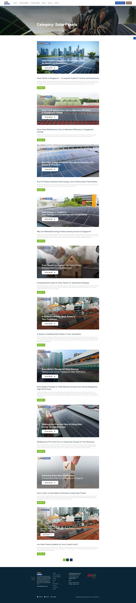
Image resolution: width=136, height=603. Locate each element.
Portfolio (54, 580)
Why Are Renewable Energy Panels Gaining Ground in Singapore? (64, 231)
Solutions (44, 2)
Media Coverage (55, 583)
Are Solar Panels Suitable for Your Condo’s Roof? (57, 544)
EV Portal (129, 2)
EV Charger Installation (35, 2)
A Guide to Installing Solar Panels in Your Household (59, 334)
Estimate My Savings (120, 2)
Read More (40, 87)
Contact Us (57, 2)
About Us (15, 2)
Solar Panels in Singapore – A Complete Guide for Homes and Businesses (68, 78)
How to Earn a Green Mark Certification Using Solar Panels (61, 493)
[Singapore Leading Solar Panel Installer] (7, 3)
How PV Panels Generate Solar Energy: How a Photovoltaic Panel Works (67, 182)
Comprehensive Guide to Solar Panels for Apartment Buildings (63, 283)
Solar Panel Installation (23, 2)
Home (38, 27)
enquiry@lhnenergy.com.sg (42, 586)
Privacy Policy (55, 587)
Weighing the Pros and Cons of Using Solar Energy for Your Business (65, 442)
